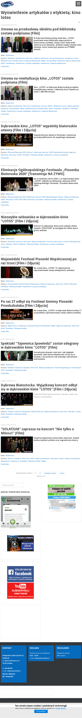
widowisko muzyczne (15, 241)
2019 (16, 244)
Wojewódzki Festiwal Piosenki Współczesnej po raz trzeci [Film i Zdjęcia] (39, 261)
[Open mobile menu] (78, 3)
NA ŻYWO (23, 199)
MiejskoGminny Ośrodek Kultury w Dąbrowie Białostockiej (21, 61)
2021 (3, 63)
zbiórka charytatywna (73, 458)
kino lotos (30, 58)
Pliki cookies (61, 655)
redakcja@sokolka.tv (14, 671)
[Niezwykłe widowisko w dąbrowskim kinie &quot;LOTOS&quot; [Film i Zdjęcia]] (17, 230)
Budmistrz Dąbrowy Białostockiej (69, 61)
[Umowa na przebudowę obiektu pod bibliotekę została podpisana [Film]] (17, 44)
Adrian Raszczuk (37, 411)
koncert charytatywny (23, 411)
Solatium (9, 244)
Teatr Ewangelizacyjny (62, 367)
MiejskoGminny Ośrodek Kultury (37, 108)
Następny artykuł (50, 473)
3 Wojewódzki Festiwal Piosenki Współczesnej (24, 284)
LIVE (16, 199)
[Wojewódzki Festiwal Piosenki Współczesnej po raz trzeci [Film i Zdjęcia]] (17, 272)
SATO (51, 106)
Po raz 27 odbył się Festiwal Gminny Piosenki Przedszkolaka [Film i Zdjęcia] (36, 304)
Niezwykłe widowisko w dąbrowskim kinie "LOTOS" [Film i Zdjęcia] (34, 219)
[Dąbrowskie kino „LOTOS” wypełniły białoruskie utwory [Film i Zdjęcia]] (17, 140)
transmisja (31, 199)
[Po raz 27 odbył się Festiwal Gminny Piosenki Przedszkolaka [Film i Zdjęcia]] (17, 314)
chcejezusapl (76, 367)
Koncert (30, 152)
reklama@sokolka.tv (42, 658)
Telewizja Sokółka (37, 155)
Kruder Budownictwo (57, 58)
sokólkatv (58, 108)
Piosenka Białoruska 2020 (17, 152)
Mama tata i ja (13, 326)
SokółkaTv (66, 108)
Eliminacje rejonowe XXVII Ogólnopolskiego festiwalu (45, 197)
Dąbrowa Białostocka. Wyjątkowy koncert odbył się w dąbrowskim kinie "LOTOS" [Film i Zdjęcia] (39, 387)
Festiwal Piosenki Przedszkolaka (39, 326)
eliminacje (73, 284)
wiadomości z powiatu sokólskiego (28, 63)
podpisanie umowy (72, 58)
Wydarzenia (10, 55)
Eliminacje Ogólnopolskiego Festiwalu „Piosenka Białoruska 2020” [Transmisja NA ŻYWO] (40, 172)
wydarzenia (5, 461)
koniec (62, 473)
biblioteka (11, 58)
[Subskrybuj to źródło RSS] (79, 22)
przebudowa (21, 58)
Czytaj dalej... (5, 66)
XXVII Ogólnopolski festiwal (59, 152)
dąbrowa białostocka (42, 58)
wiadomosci (15, 461)
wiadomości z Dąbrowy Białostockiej (54, 63)
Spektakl (11, 367)
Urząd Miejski (52, 61)
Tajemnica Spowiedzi (23, 367)
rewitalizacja (11, 63)
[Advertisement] (21, 622)
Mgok (44, 61)
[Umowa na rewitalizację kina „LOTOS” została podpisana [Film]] (17, 93)
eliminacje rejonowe (41, 152)
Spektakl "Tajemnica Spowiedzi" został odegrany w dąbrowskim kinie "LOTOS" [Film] (40, 346)
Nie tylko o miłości (75, 411)
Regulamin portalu (63, 653)
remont (44, 106)
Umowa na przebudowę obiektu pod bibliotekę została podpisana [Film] (38, 31)
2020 (20, 155)
